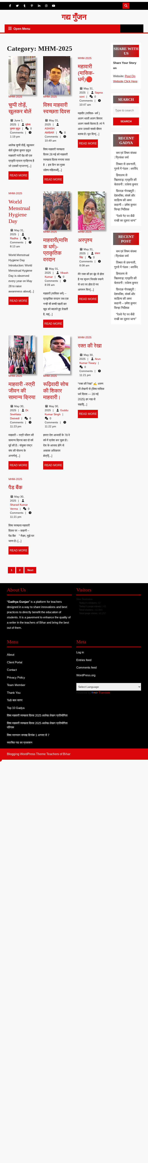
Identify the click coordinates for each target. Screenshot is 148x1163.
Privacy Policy (16, 677)
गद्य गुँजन (74, 17)
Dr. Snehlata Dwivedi (19, 414)
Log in (80, 652)
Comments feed (86, 667)
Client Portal (14, 662)
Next (30, 570)
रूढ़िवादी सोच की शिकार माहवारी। (55, 390)
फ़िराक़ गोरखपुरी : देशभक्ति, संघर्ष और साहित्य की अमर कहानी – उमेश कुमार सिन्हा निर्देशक (125, 200)
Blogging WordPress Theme (26, 754)
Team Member (16, 685)
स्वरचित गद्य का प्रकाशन (19, 742)
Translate (104, 692)
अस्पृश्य (85, 240)
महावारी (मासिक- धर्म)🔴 (86, 72)
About (10, 654)
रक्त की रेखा (90, 346)
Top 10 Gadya (15, 707)
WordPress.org (85, 675)
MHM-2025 (15, 96)
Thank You (13, 692)
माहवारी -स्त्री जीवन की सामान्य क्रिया (21, 390)
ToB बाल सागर (15, 700)
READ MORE (19, 176)
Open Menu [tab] (22, 29)
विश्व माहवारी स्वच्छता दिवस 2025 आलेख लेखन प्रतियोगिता (37, 715)
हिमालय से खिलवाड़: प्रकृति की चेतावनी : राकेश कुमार (126, 179)
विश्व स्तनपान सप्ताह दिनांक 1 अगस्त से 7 (28, 735)
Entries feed (83, 660)
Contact (12, 669)
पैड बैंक (15, 487)
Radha (14, 238)
